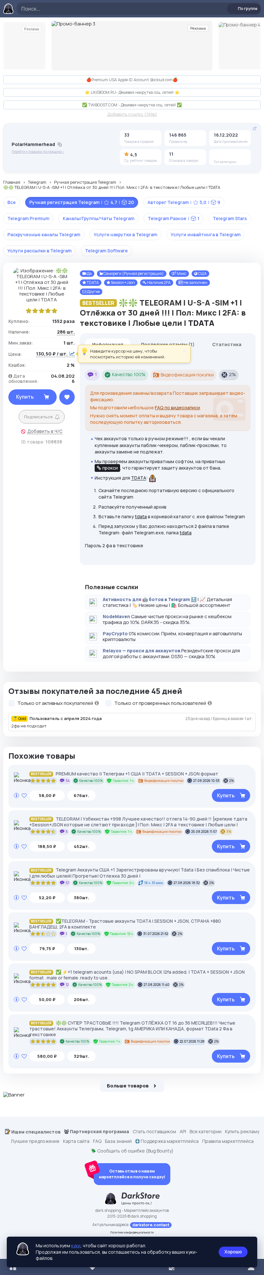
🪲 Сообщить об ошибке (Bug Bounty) (132, 1150)
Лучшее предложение (35, 1141)
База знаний (118, 1141)
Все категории (206, 1131)
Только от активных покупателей (55, 703)
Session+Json (122, 282)
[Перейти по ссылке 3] (132, 46)
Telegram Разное (173, 218)
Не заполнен (195, 282)
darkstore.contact (150, 1225)
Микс (181, 273)
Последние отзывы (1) (167, 344)
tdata (141, 516)
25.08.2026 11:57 (204, 831)
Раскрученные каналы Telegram (43, 234)
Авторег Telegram (183, 202)
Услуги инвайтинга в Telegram (205, 234)
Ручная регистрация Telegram (85, 182)
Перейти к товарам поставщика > (38, 152)
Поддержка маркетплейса (169, 1141)
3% (228, 831)
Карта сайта (76, 1141)
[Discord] (228, 155)
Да (89, 273)
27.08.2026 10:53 (206, 780)
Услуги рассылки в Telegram (39, 251)
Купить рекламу (242, 1131)
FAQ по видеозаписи (177, 407)
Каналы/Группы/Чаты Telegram (98, 218)
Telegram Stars (230, 218)
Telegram (37, 182)
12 (67, 984)
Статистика (226, 344)
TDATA (92, 282)
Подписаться (38, 417)
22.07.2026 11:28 (192, 1041)
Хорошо (233, 1252)
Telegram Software (106, 251)
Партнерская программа (99, 1131)
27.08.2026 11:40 (156, 984)
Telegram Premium (28, 218)
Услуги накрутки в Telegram (125, 234)
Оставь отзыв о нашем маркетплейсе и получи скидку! (132, 1174)
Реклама (31, 29)
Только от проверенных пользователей (160, 703)
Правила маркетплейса (228, 1141)
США (202, 273)
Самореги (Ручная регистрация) (133, 273)
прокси (110, 468)
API (183, 1131)
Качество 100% (129, 374)
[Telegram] (218, 155)
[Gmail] (238, 155)
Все (11, 202)
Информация (107, 344)
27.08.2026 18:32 (187, 883)
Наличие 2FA (158, 282)
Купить (25, 396)
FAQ (97, 1141)
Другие (93, 291)
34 (68, 780)
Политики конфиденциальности (132, 1232)
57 (67, 883)
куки (75, 1245)
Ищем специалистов (35, 1131)
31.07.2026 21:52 (155, 933)
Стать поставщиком (154, 1131)
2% (232, 374)
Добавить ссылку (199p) (132, 114)
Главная (11, 182)
